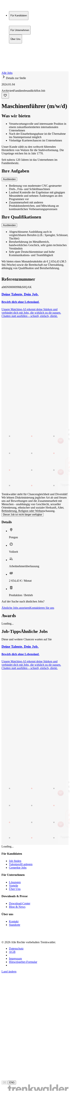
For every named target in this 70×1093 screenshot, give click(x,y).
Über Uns (15, 53)
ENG (12, 1082)
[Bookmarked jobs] (3, 61)
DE (4, 1082)
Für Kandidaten (18, 45)
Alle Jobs (7, 72)
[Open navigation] (2, 70)
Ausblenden (9, 179)
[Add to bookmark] (5, 95)
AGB (12, 951)
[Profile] (4, 65)
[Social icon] (5, 935)
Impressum (15, 958)
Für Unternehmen (19, 49)
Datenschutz (16, 948)
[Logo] (15, 6)
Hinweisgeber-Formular (23, 961)
